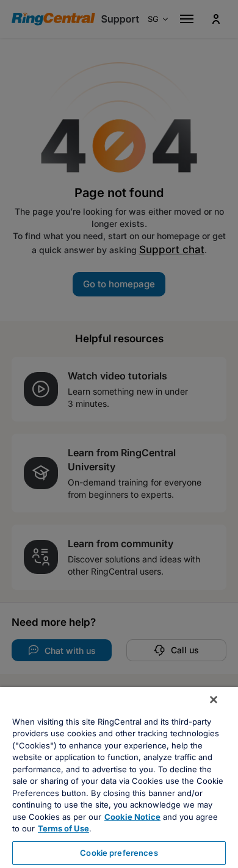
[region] (119, 777)
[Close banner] (213, 699)
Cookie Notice (132, 817)
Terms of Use (63, 828)
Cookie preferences (118, 853)
